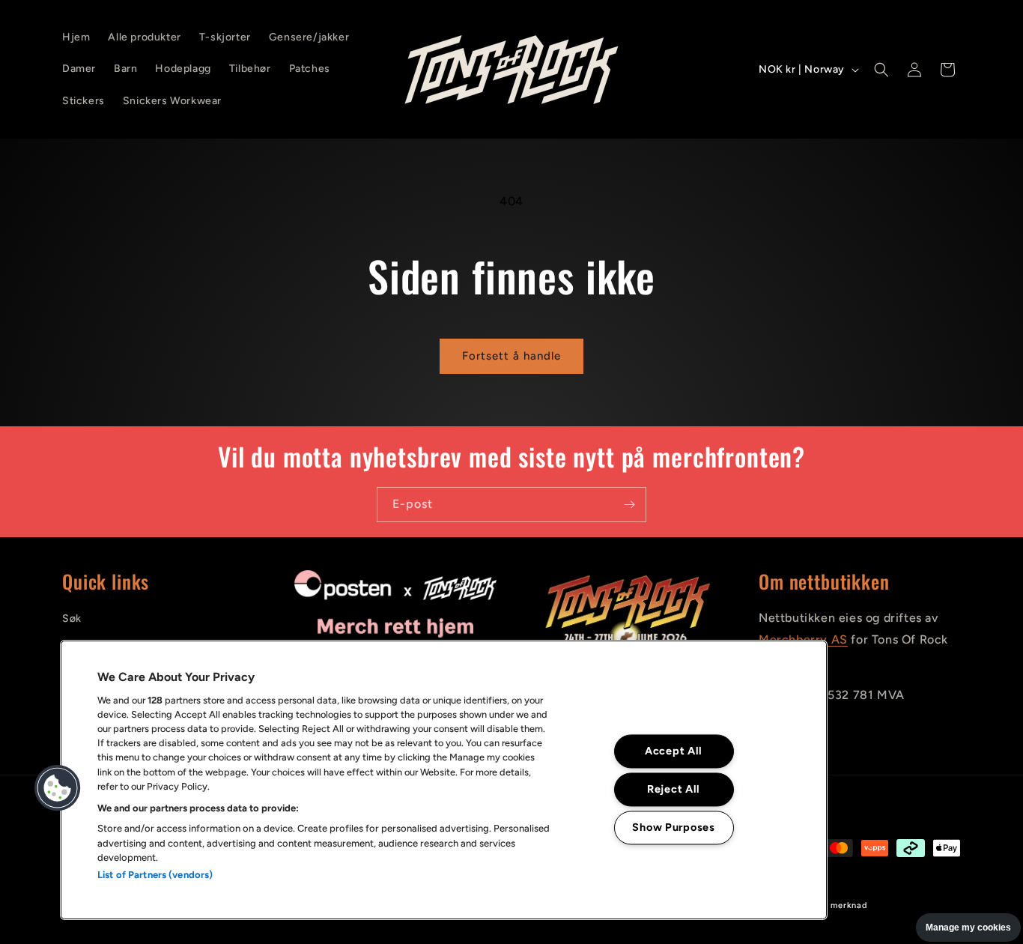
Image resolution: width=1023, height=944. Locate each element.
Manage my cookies (968, 927)
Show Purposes (673, 827)
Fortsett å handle (511, 356)
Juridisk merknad (830, 905)
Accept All (673, 750)
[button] (881, 69)
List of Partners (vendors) (155, 874)
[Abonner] (629, 504)
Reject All (673, 789)
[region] (444, 780)
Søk (72, 618)
